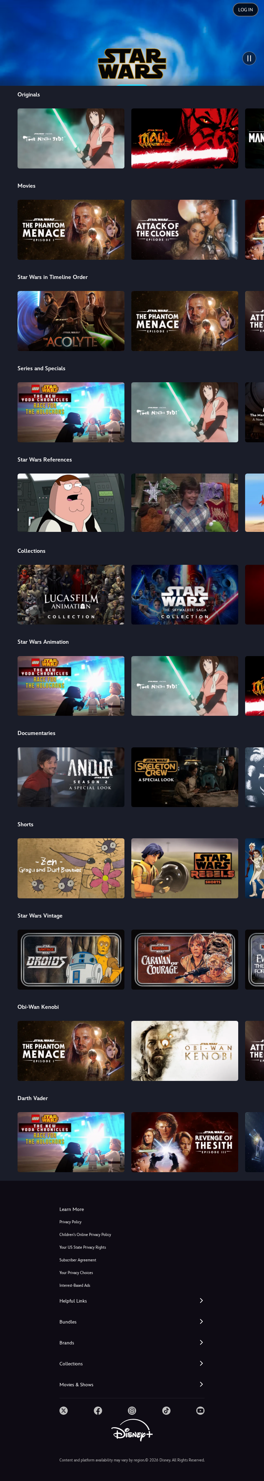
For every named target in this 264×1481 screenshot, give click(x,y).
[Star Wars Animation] (71, 595)
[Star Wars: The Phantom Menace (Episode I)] (71, 230)
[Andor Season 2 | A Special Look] (71, 777)
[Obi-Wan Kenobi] (184, 1051)
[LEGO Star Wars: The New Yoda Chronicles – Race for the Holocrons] (71, 412)
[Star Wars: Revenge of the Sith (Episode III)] (184, 1142)
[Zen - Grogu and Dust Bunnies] (71, 868)
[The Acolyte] (71, 321)
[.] (63, 1411)
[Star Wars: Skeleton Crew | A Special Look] (184, 777)
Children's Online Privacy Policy (85, 1235)
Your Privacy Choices (76, 1273)
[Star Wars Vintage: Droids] (71, 960)
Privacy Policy (70, 1222)
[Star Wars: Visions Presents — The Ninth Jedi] (71, 138)
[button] (132, 1301)
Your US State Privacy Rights (82, 1247)
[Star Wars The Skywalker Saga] (184, 595)
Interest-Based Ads (74, 1285)
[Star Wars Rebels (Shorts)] (184, 868)
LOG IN (245, 9)
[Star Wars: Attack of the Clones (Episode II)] (184, 230)
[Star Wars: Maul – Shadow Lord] (184, 138)
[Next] (252, 137)
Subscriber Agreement (77, 1260)
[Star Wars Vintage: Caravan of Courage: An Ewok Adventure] (184, 960)
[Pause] (249, 58)
